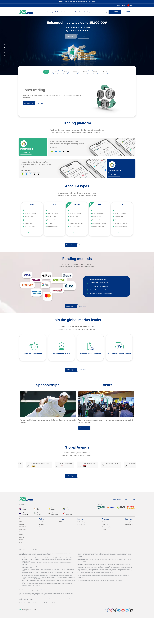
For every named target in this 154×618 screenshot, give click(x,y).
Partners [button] (71, 12)
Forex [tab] (46, 72)
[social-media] (107, 609)
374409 (24, 509)
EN (131, 5)
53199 (67, 509)
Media (21, 539)
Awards (21, 532)
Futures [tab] (85, 72)
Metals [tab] (55, 72)
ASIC (23, 508)
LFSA (23, 512)
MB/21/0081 (25, 514)
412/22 (38, 509)
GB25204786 (54, 514)
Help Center (121, 5)
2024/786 (39, 514)
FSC (52, 512)
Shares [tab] (65, 72)
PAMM (60, 521)
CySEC (38, 508)
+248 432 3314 (130, 499)
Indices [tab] (105, 72)
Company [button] (50, 12)
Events (21, 534)
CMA (67, 512)
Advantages (22, 529)
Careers (21, 524)
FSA (52, 508)
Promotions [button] (78, 12)
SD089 (53, 509)
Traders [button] (57, 12)
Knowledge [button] (87, 12)
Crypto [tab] (95, 72)
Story (20, 519)
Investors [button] (63, 12)
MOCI (38, 512)
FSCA (67, 508)
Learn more (32, 233)
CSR (20, 542)
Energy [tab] (75, 72)
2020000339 (69, 514)
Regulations (22, 526)
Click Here (43, 590)
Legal (20, 521)
